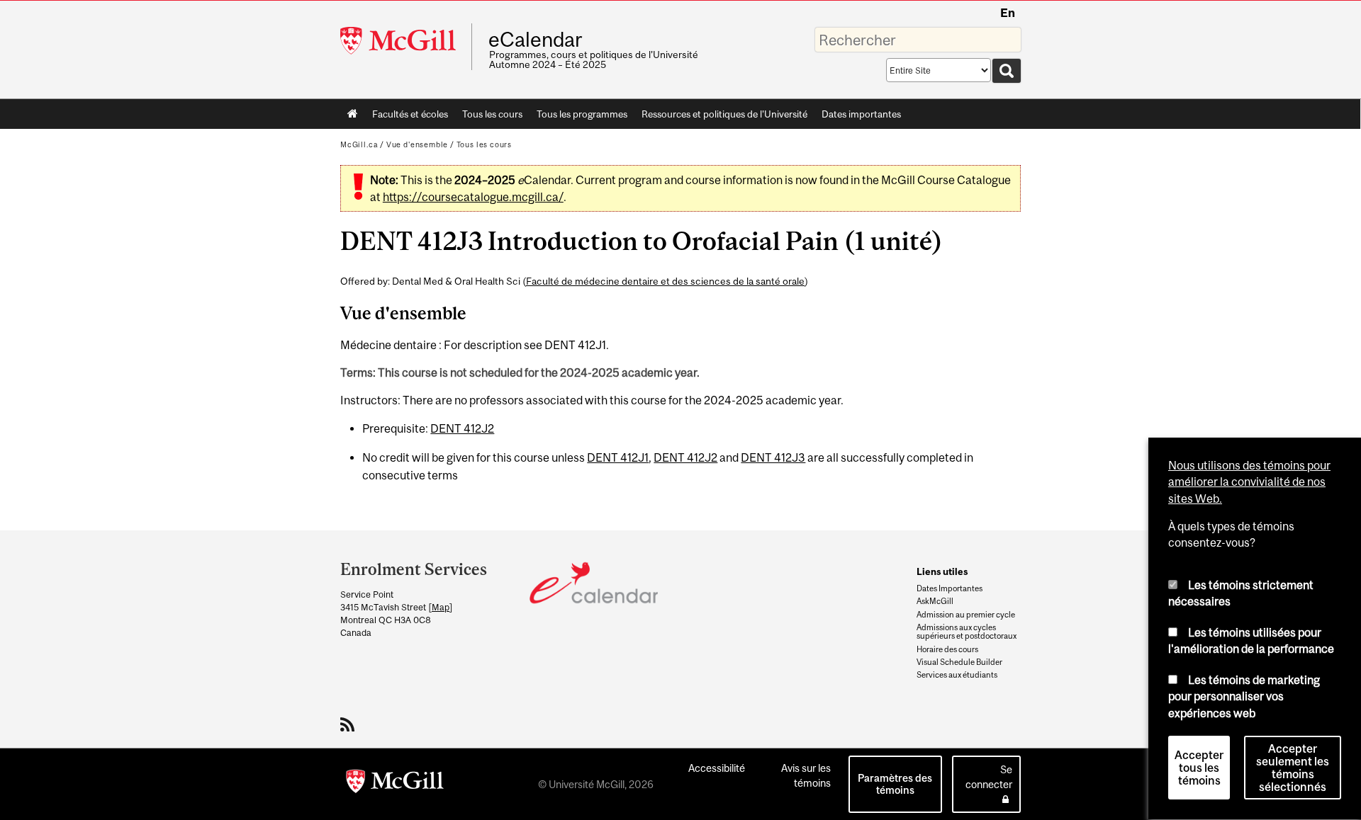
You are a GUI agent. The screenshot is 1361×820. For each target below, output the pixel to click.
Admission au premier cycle (966, 614)
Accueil (352, 114)
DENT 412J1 (618, 457)
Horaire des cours (947, 649)
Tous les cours (492, 114)
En (1007, 13)
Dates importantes (861, 114)
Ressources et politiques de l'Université (724, 114)
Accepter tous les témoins (1199, 768)
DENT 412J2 (462, 428)
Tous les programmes (582, 114)
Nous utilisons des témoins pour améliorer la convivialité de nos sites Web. (1249, 482)
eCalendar (535, 39)
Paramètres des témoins (895, 784)
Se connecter (988, 776)
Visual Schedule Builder (959, 662)
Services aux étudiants (957, 675)
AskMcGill (935, 601)
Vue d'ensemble (417, 144)
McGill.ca (359, 144)
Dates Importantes (949, 588)
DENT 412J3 (773, 457)
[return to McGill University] (394, 784)
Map (440, 607)
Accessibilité (716, 768)
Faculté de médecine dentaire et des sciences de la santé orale (665, 281)
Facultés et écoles (406, 116)
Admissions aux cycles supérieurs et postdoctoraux (966, 631)
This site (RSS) (349, 724)
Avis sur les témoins (806, 775)
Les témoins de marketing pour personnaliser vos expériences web (1244, 696)
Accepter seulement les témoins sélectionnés (1292, 768)
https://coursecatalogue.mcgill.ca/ (473, 196)
